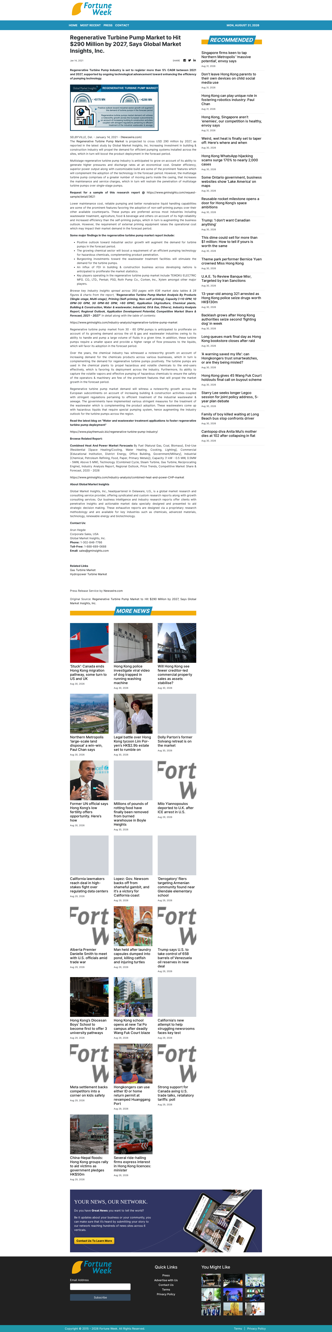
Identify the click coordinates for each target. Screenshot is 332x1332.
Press (166, 1275)
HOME (73, 25)
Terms (166, 1289)
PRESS (108, 25)
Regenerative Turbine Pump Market (100, 141)
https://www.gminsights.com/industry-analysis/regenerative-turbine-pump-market (123, 322)
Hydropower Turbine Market (88, 574)
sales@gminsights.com (94, 550)
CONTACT (122, 25)
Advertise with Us (166, 1280)
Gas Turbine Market (83, 570)
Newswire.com (131, 137)
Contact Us (166, 1285)
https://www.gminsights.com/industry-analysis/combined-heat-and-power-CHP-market (127, 477)
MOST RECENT (90, 25)
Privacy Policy (166, 1294)
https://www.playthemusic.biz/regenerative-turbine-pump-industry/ (114, 431)
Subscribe (100, 1297)
